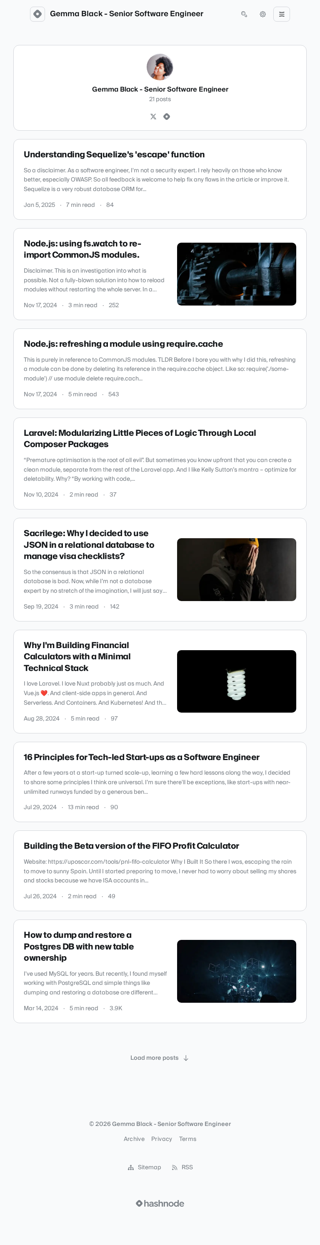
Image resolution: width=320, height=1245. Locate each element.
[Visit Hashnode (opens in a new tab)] (160, 1203)
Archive (134, 1139)
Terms (188, 1139)
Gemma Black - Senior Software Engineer (126, 14)
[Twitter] (153, 117)
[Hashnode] (166, 117)
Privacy (161, 1139)
